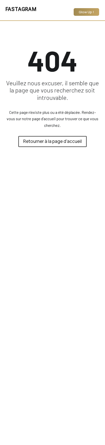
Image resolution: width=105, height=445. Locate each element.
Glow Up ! (86, 12)
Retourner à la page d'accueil (52, 141)
